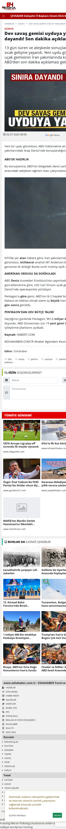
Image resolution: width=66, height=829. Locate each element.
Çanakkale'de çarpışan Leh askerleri (20, 571)
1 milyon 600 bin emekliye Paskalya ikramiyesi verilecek (19, 636)
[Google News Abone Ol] (52, 135)
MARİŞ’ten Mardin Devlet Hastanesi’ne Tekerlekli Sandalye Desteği (19, 522)
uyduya (48, 359)
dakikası (8, 362)
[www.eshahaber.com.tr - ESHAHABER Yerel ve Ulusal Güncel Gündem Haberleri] (9, 6)
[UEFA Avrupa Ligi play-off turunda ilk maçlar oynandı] (21, 430)
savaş (21, 359)
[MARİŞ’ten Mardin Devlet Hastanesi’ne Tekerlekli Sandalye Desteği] (21, 507)
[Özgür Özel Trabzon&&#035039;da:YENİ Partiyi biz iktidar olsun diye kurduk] (21, 469)
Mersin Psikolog (20, 823)
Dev (10, 359)
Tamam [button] (57, 815)
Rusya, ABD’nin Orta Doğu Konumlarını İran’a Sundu (20, 668)
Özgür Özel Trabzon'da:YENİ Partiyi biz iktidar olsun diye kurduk (21, 483)
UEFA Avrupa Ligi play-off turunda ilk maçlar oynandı (21, 445)
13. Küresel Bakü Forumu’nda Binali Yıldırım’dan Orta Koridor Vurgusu (19, 604)
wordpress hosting (21, 827)
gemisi (34, 359)
